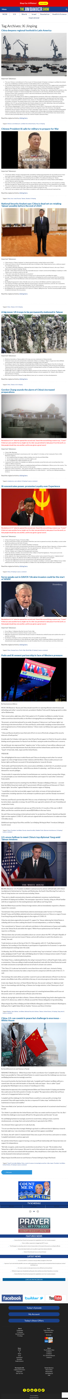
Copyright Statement (34, 1397)
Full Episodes (20, 1330)
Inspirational (34, 18)
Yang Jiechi (61, 1011)
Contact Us (49, 1357)
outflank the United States (28, 123)
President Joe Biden (16, 830)
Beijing (9, 1011)
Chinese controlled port (13, 123)
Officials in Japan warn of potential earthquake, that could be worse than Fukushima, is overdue (35, 1271)
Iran (12, 198)
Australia (13, 1163)
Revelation (44, 14)
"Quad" (9, 1163)
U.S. (14, 14)
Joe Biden (21, 1011)
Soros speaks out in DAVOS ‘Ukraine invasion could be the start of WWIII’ (33, 578)
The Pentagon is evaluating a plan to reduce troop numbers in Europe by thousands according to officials (35, 1246)
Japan (51, 1163)
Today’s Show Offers (48, 1330)
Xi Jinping (42, 123)
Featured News (34, 1236)
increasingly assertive (40, 1163)
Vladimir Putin (39, 830)
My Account (34, 1314)
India (48, 1163)
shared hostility (31, 830)
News (19, 1348)
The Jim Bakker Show (49, 1350)
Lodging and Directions (19, 1369)
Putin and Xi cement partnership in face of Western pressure (32, 655)
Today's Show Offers (34, 1320)
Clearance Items (49, 1332)
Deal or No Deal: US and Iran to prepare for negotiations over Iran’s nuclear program (34, 1240)
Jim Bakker (34, 9)
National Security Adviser (32, 1011)
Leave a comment (33, 481)
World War (29, 650)
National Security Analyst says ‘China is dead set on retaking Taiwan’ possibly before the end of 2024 (31, 204)
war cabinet (18, 481)
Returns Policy (49, 1369)
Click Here (43, 3)
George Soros (15, 650)
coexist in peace (29, 1163)
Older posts (8, 1172)
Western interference (50, 830)
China (8, 198)
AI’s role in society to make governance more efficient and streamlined (35, 1268)
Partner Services (49, 1368)
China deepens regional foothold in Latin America (26, 30)
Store (48, 1328)
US (16, 307)
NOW (4, 14)
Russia (19, 198)
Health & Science (59, 14)
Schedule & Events (19, 1334)
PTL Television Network (49, 1355)
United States (47, 1011)
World (24, 14)
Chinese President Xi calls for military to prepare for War (30, 128)
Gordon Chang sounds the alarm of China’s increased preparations (28, 390)
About (49, 1348)
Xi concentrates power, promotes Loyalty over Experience (30, 486)
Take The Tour (19, 1373)
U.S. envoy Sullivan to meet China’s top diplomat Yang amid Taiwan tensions (30, 838)
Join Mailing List (49, 1373)
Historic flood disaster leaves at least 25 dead (35, 1252)
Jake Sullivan (14, 1011)
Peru (37, 123)
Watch (20, 1328)
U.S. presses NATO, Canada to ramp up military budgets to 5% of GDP (35, 1260)
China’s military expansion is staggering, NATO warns (35, 1243)
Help (49, 1375)
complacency (10, 481)
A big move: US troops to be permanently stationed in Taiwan (32, 312)
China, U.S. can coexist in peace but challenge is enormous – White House (31, 1019)
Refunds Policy (49, 1371)
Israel (34, 14)
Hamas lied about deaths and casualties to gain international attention (35, 1249)
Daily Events (19, 1371)
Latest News (34, 1256)
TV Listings (20, 1336)
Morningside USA (19, 1368)
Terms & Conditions (34, 1395)
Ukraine (28, 198)
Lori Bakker (49, 1353)
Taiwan (23, 198)
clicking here (23, 118)
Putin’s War (22, 650)
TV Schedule (20, 1332)
